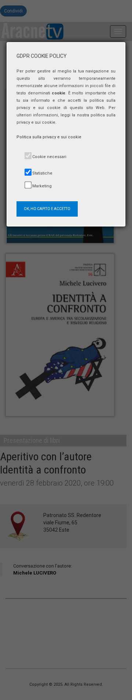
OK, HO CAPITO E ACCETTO (47, 209)
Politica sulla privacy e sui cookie (48, 137)
